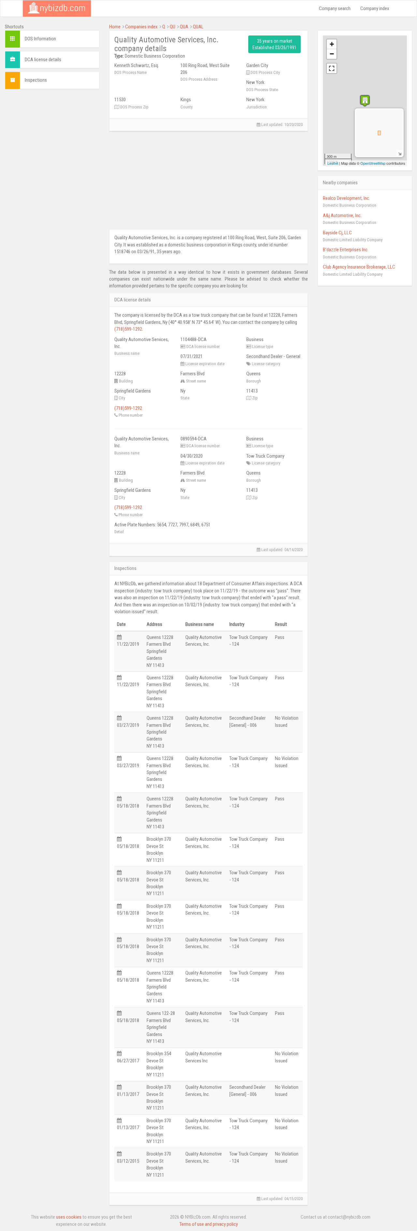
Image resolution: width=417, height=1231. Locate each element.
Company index (374, 8)
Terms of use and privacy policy (209, 1224)
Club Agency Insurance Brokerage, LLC (359, 267)
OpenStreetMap (372, 163)
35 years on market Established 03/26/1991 (274, 44)
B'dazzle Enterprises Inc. (345, 250)
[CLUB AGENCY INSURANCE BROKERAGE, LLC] (365, 101)
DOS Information (40, 39)
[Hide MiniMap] (399, 153)
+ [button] (332, 44)
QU (172, 27)
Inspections (36, 80)
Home (115, 27)
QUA (184, 27)
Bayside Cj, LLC (337, 233)
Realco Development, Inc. (346, 198)
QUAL (198, 27)
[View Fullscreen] (332, 68)
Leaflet (332, 163)
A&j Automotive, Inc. (342, 215)
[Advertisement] (52, 191)
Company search (335, 8)
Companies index (141, 27)
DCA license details (43, 59)
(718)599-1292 (128, 329)
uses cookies (68, 1217)
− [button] (332, 54)
